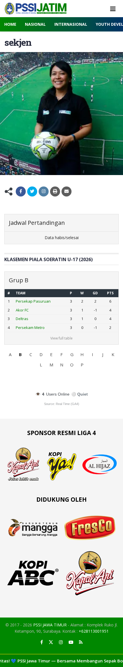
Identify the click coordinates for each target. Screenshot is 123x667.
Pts (110, 293)
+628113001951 (94, 631)
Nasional (35, 24)
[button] (10, 354)
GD (95, 293)
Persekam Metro (30, 327)
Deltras (22, 318)
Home (10, 24)
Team (20, 293)
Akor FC (22, 310)
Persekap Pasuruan (33, 301)
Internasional (70, 24)
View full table (61, 338)
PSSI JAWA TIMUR (50, 625)
